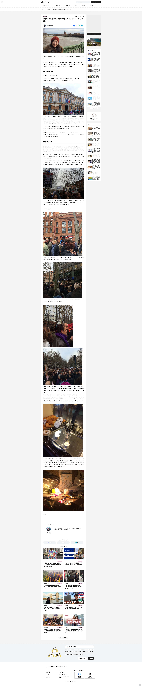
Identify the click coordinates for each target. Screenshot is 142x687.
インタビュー (48, 671)
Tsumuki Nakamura (49, 25)
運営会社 (60, 671)
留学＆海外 (48, 9)
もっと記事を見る (63, 637)
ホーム (43, 9)
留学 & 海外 (48, 672)
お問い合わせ (61, 677)
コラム (47, 674)
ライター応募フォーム (63, 674)
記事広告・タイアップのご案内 (64, 676)
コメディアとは (61, 672)
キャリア (47, 677)
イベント (47, 676)
